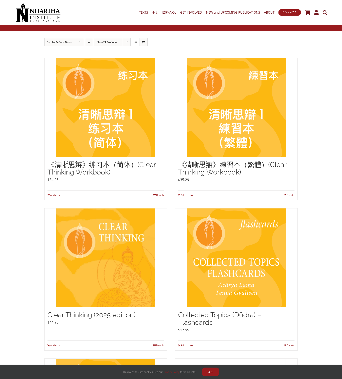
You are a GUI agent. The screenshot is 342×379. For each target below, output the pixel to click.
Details (160, 195)
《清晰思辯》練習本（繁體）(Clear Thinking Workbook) (232, 168)
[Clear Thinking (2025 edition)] (106, 257)
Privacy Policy (171, 372)
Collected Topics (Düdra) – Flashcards (219, 318)
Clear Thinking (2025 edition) (92, 315)
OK (210, 372)
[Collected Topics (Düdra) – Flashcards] (236, 257)
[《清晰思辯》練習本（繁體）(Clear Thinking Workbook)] (236, 107)
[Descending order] (89, 42)
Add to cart (56, 195)
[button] (325, 12)
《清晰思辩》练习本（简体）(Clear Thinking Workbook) (102, 168)
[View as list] (143, 42)
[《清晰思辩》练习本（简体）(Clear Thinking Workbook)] (106, 107)
